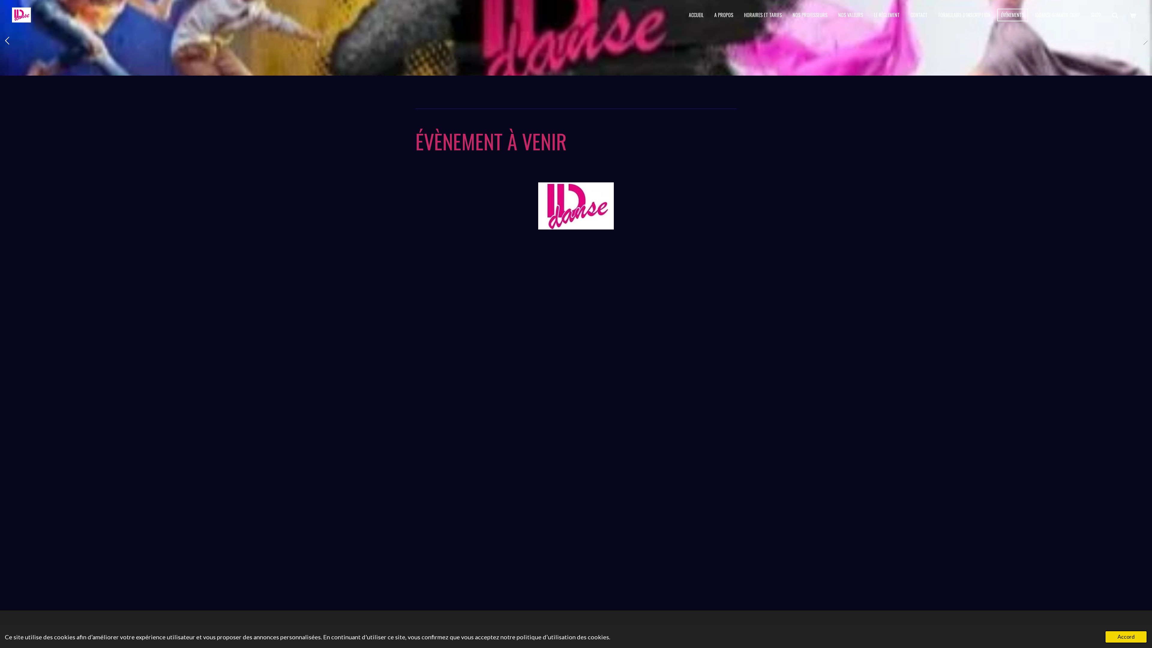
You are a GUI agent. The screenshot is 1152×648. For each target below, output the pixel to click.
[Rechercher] (1115, 15)
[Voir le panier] (1133, 15)
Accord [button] (1126, 636)
